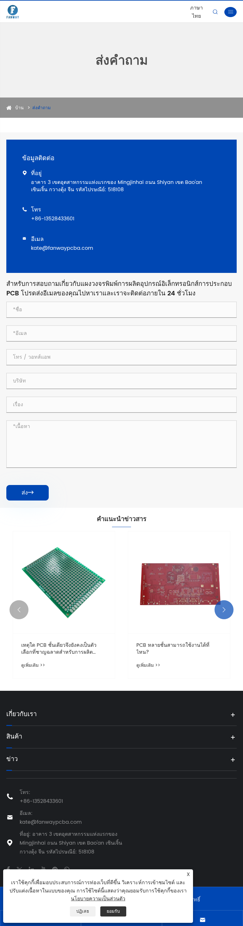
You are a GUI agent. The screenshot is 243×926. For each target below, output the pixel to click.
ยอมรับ (113, 911)
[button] (18, 609)
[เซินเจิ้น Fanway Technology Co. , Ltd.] (12, 12)
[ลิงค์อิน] (31, 869)
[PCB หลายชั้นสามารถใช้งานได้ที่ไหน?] (179, 582)
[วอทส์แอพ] (66, 869)
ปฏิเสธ (82, 911)
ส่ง (28, 492)
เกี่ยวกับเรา (21, 714)
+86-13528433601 (52, 219)
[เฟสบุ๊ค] (8, 869)
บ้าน (19, 107)
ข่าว (12, 759)
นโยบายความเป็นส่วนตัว (98, 899)
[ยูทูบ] (43, 869)
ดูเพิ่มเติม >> (33, 665)
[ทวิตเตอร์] (19, 869)
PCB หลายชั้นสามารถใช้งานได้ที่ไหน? (172, 649)
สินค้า (14, 737)
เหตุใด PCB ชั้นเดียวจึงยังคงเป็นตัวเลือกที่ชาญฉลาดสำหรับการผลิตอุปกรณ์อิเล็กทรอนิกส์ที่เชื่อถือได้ (59, 649)
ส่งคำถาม (41, 107)
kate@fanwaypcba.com (62, 248)
